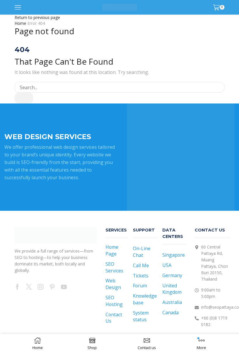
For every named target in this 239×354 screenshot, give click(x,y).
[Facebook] (17, 287)
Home (20, 23)
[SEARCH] (24, 98)
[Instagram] (40, 287)
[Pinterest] (52, 287)
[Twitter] (29, 287)
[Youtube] (64, 287)
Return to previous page (37, 17)
